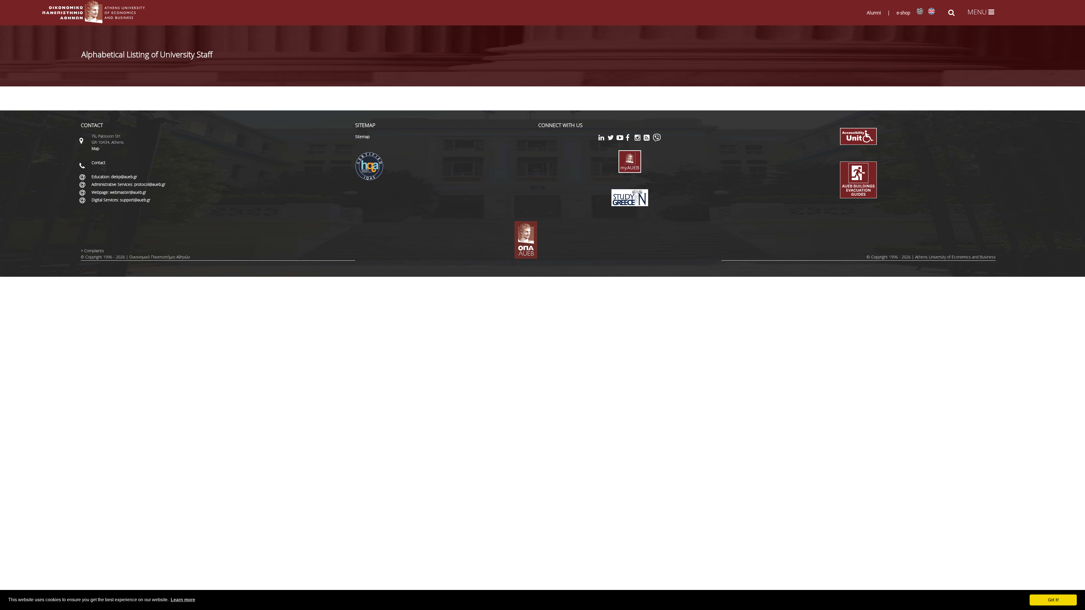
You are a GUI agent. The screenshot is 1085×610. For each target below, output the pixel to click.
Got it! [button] (1053, 599)
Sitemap (362, 136)
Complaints (94, 250)
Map (95, 148)
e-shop (903, 13)
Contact (98, 162)
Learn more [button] (183, 599)
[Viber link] (657, 140)
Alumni (874, 13)
